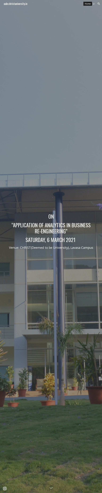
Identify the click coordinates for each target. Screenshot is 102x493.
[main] (50, 231)
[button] (99, 4)
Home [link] (88, 3)
